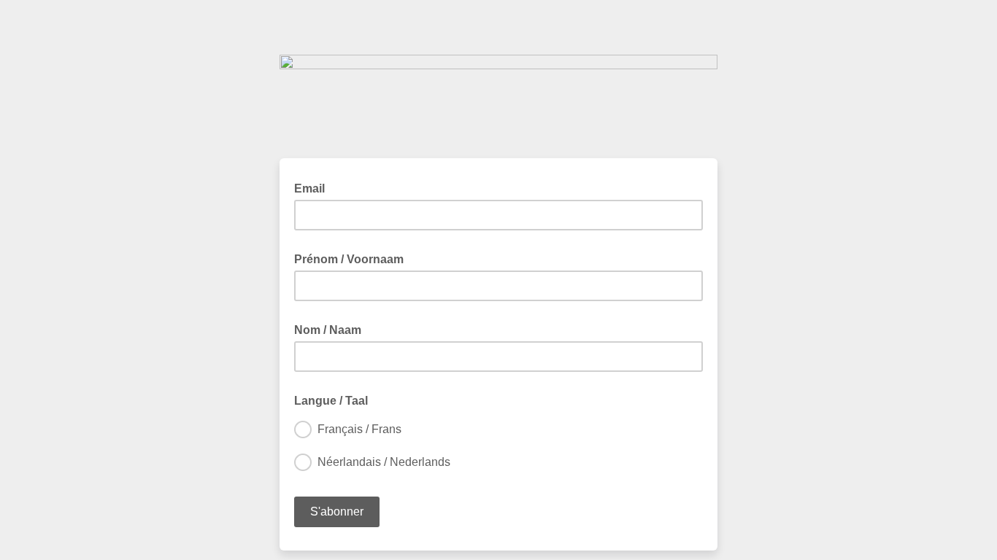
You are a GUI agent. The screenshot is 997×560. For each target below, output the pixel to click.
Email (314, 187)
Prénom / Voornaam (353, 258)
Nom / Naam (332, 329)
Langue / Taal (335, 400)
